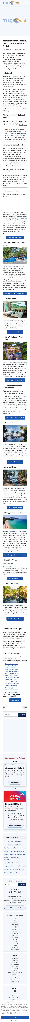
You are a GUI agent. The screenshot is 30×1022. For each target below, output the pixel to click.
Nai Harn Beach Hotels (12, 681)
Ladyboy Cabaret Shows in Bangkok (15, 866)
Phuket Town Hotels (11, 685)
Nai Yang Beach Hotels (12, 677)
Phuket (6, 78)
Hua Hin (15, 932)
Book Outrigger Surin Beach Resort (15, 555)
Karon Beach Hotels (11, 668)
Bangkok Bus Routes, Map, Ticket (14, 869)
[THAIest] (11, 2)
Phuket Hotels (15, 700)
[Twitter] (15, 892)
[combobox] (11, 714)
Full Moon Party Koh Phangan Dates (15, 854)
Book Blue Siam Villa (15, 578)
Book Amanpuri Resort (15, 507)
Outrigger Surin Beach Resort (17, 531)
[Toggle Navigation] (25, 3)
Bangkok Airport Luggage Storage (14, 851)
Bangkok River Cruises (11, 872)
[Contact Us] (15, 991)
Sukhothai (15, 968)
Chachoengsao (15, 980)
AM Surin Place (7, 320)
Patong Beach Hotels (11, 664)
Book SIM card (15, 826)
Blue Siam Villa (7, 567)
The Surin (9, 446)
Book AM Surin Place (15, 332)
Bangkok (15, 958)
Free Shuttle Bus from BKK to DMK (14, 848)
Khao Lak (15, 935)
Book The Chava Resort (15, 619)
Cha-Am (15, 941)
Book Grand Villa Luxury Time (15, 380)
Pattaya (15, 920)
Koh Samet (15, 939)
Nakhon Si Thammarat (15, 972)
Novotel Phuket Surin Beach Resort (13, 266)
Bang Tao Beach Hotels (12, 671)
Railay (15, 945)
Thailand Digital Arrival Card (12, 845)
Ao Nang (15, 943)
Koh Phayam (15, 949)
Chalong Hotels (9, 687)
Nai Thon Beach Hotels (12, 683)
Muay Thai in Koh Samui (11, 863)
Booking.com (23, 125)
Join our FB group (15, 907)
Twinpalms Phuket (20, 216)
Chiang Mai (15, 960)
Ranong (15, 976)
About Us (15, 995)
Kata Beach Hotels (10, 666)
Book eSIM (15, 783)
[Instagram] (19, 892)
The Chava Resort (8, 605)
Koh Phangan (15, 926)
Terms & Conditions (15, 998)
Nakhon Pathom (15, 978)
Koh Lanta (15, 937)
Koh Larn (15, 947)
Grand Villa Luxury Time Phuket (12, 362)
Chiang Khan (15, 982)
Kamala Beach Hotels (11, 669)
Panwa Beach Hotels (11, 675)
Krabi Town (15, 974)
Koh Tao (15, 928)
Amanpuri (21, 488)
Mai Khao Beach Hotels (12, 673)
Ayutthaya (15, 962)
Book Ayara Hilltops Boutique (15, 417)
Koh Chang (15, 930)
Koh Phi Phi (15, 934)
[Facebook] (10, 892)
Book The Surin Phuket (15, 462)
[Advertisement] (15, 21)
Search (23, 714)
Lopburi (15, 970)
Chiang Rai (15, 966)
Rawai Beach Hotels (11, 679)
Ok (15, 1017)
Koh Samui (15, 924)
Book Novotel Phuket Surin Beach (15, 293)
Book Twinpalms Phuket (15, 237)
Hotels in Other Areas (11, 689)
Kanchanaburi (15, 964)
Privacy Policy (15, 1000)
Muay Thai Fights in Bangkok (12, 841)
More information (15, 1020)
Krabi (15, 922)
